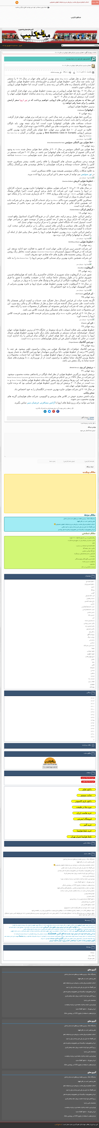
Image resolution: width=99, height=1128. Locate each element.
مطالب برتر (91, 681)
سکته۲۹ (92, 556)
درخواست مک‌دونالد (59, 929)
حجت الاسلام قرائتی (88, 609)
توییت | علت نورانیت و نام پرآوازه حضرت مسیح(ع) (79, 908)
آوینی (92, 593)
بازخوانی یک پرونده (27, 925)
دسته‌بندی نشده (89, 621)
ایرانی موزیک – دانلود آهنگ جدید (84, 882)
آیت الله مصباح (90, 596)
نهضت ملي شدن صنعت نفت (11, 936)
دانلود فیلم (87, 789)
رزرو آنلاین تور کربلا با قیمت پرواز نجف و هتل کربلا (79, 873)
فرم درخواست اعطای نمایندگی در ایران (27, 931)
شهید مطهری (90, 654)
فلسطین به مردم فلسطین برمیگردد (84, 554)
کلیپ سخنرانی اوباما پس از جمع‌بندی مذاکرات (81, 540)
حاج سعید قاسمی (89, 601)
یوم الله (92, 687)
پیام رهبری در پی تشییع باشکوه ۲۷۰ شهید (82, 538)
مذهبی (92, 673)
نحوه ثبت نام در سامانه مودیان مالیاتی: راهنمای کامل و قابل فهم (75, 888)
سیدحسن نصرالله (89, 645)
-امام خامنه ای (90, 581)
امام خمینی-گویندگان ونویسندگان (85, 559)
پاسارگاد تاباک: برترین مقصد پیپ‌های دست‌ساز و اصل (79, 519)
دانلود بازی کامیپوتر (83, 801)
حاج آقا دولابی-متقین (88, 551)
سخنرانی (91, 640)
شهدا (92, 648)
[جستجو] (93, 59)
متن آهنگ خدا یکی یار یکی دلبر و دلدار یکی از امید (81, 987)
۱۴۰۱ (92, 706)
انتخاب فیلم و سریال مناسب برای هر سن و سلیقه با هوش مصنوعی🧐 (74, 524)
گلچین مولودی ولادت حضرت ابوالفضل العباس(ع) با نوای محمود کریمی (72, 941)
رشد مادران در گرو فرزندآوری (85, 931)
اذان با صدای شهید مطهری (88, 925)
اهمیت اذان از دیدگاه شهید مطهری (40, 925)
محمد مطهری (14, 931)
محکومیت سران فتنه (89, 561)
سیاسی (92, 643)
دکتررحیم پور (90, 629)
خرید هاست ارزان (84, 813)
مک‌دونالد (34, 936)
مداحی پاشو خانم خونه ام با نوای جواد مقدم (81, 934)
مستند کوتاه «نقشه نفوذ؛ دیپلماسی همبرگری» (66, 936)
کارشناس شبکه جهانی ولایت (80, 938)
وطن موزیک (91, 958)
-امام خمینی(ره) (89, 584)
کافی (93, 665)
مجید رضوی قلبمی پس (87, 904)
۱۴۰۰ (92, 709)
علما (93, 662)
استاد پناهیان (90, 598)
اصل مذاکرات (73, 925)
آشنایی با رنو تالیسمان (87, 902)
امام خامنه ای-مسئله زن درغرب (85, 546)
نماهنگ (20, 936)
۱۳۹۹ (92, 712)
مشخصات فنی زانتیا (88, 876)
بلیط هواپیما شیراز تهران (81, 836)
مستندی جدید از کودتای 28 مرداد (45, 936)
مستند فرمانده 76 (18, 934)
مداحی (92, 670)
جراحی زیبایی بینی (62, 927)
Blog (92, 590)
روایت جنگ (91, 637)
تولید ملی (73, 927)
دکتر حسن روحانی (89, 623)
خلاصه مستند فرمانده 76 (88, 929)
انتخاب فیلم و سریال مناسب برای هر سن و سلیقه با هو (79, 983)
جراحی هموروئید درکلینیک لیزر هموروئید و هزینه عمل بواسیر (76, 529)
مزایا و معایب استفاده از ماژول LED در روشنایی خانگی (78, 885)
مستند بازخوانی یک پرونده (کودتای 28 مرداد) (35, 934)
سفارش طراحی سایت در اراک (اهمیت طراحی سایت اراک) (77, 891)
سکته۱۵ (92, 564)
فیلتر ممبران (90, 896)
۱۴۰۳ (92, 701)
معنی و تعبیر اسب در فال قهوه (86, 521)
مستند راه (91, 679)
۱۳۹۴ (92, 723)
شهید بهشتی (90, 651)
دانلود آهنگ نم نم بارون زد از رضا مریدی (82, 899)
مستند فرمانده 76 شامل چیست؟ (86, 936)
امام (93, 543)
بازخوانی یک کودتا (17, 925)
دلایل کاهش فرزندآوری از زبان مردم (44, 929)
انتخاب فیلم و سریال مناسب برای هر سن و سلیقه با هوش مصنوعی (69, 2)
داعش (80, 929)
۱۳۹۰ (92, 734)
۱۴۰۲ (92, 703)
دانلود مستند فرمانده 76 (71, 929)
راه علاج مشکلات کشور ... (28, 929)
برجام (78, 927)
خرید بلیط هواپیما (84, 831)
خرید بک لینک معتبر (88, 782)
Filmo (92, 953)
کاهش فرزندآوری (68, 938)
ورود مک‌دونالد (91, 938)
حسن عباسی (90, 612)
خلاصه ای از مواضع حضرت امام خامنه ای (19, 927)
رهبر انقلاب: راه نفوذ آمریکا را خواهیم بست (63, 931)
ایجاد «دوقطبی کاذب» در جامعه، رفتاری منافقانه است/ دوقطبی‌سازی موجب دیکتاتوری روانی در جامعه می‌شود (63, 910)
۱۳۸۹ (92, 737)
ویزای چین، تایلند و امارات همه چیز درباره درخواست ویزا (77, 879)
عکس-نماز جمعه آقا (89, 548)
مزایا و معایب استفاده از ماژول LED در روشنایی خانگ (80, 1013)
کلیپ (60, 938)
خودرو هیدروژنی (89, 893)
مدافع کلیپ (61, 934)
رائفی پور (91, 632)
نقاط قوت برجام (28, 936)
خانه (95, 52)
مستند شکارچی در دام (88, 567)
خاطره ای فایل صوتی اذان (36, 927)
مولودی (92, 684)
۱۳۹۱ (92, 731)
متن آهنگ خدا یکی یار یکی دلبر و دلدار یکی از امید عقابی (78, 527)
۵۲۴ (93, 587)
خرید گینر (88, 825)
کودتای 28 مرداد (45, 938)
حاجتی (92, 604)
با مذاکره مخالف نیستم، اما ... (87, 927)
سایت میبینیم (86, 795)
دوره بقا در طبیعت (84, 807)
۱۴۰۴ (92, 698)
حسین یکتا (91, 615)
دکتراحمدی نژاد (89, 626)
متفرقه (92, 668)
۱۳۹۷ (92, 717)
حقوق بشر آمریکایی (49, 927)
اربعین (80, 925)
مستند (92, 676)
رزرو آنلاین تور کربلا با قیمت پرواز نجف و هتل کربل (80, 996)
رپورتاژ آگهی (88, 52)
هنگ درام (91, 956)
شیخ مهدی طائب (89, 657)
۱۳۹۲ (92, 728)
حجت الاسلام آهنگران (88, 607)
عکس (92, 659)
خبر (93, 618)
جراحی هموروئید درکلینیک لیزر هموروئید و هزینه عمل (79, 992)
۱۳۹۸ (92, 715)
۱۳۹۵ (92, 720)
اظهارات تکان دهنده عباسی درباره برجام (60, 925)
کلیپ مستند (54, 939)
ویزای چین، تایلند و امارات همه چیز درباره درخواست (80, 1005)
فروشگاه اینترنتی (84, 819)
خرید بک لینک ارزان (88, 778)
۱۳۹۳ (92, 726)
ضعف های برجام (41, 931)
